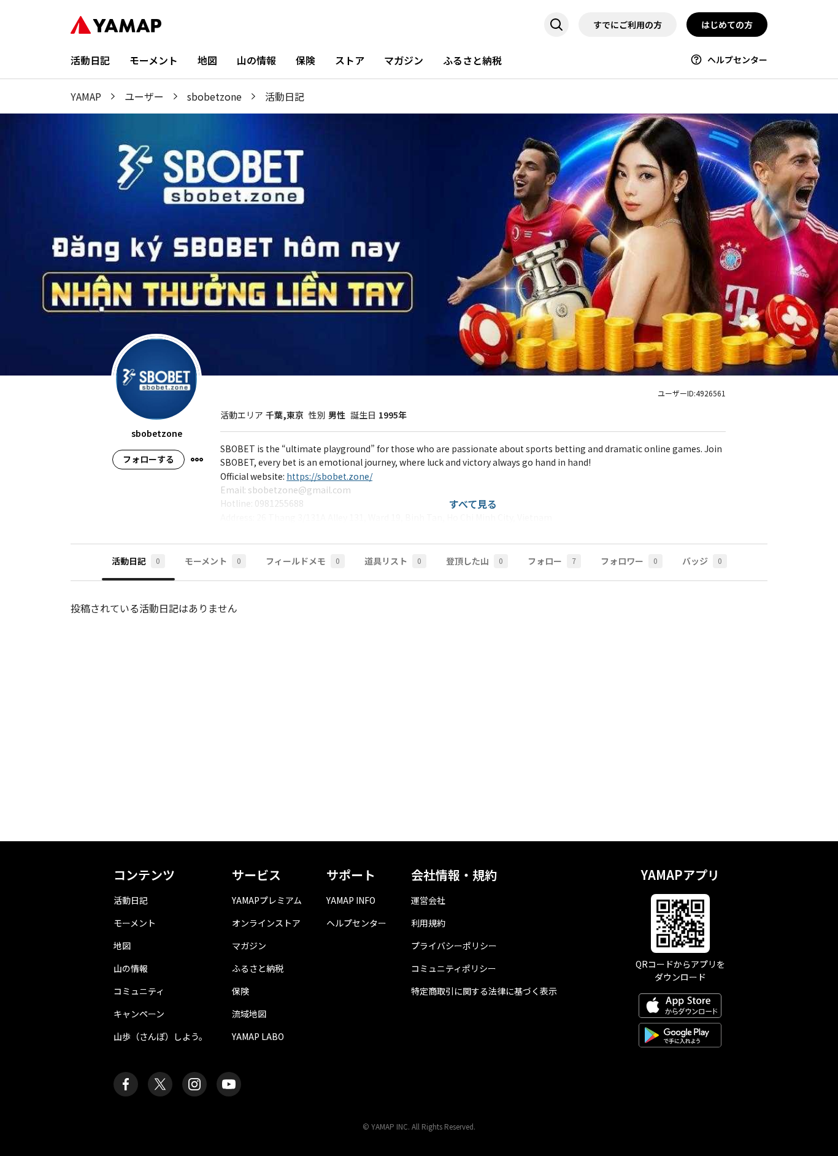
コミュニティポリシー (453, 968)
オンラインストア (266, 923)
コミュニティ (138, 991)
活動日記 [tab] (136, 561)
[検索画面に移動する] (556, 24)
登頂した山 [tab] (474, 561)
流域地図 (249, 1014)
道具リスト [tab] (392, 561)
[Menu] (197, 459)
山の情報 (256, 60)
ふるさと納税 (472, 60)
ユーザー (144, 96)
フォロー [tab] (552, 561)
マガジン (403, 60)
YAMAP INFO (350, 900)
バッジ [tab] (702, 561)
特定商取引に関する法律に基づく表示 (484, 991)
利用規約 (428, 923)
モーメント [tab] (213, 561)
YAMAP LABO (258, 1036)
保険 (305, 60)
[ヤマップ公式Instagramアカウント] (194, 1084)
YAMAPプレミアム (267, 900)
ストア (349, 60)
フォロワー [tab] (629, 561)
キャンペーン (138, 1014)
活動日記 (90, 60)
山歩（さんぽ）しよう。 (160, 1036)
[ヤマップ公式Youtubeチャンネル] (229, 1084)
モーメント (153, 60)
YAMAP (86, 96)
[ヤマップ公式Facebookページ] (125, 1084)
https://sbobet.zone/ (329, 476)
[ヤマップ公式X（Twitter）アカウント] (160, 1084)
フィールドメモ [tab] (303, 561)
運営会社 (428, 900)
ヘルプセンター (737, 59)
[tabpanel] (419, 701)
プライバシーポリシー (454, 945)
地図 (207, 60)
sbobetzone (214, 96)
